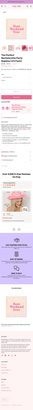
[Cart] (31, 6)
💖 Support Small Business (9, 156)
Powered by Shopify (17, 405)
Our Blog (3, 367)
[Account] (27, 6)
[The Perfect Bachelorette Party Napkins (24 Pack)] (16, 307)
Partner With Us (5, 370)
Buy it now (16, 97)
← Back (4, 12)
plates (21, 129)
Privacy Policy (5, 388)
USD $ (4, 399)
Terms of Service (6, 390)
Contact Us (4, 373)
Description (4, 122)
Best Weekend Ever (7, 77)
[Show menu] (2, 6)
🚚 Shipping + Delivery (8, 152)
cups (27, 129)
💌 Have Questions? (7, 160)
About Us (4, 364)
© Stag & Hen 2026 (5, 405)
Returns (3, 385)
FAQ (2, 382)
